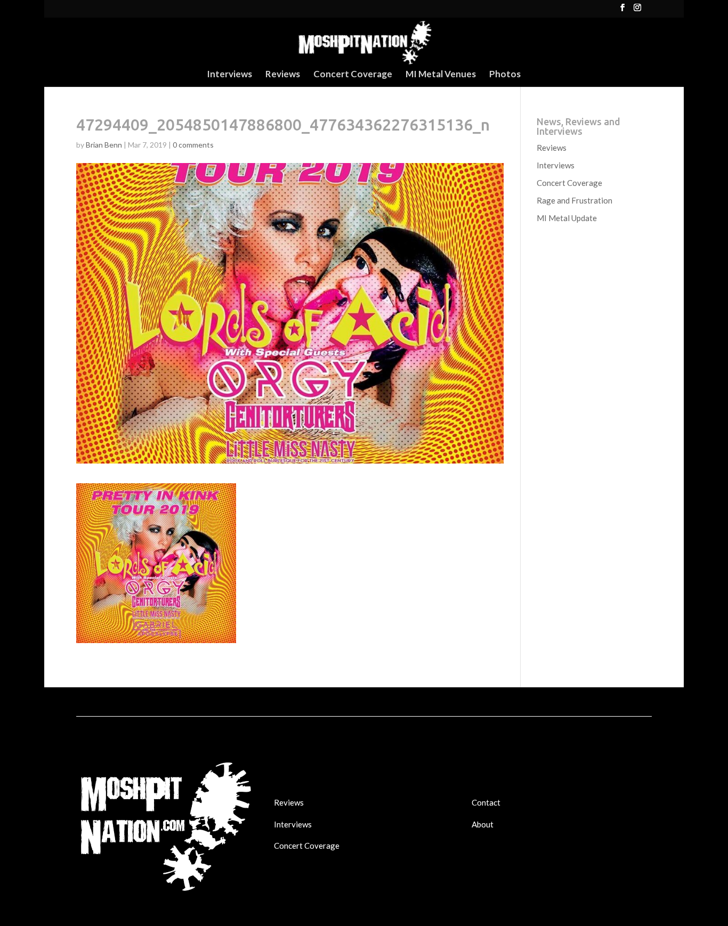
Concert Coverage (352, 74)
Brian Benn (104, 144)
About (483, 824)
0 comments (193, 144)
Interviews (229, 74)
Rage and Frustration (574, 200)
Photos (505, 74)
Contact (486, 802)
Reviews (282, 74)
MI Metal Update (567, 218)
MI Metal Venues (441, 74)
